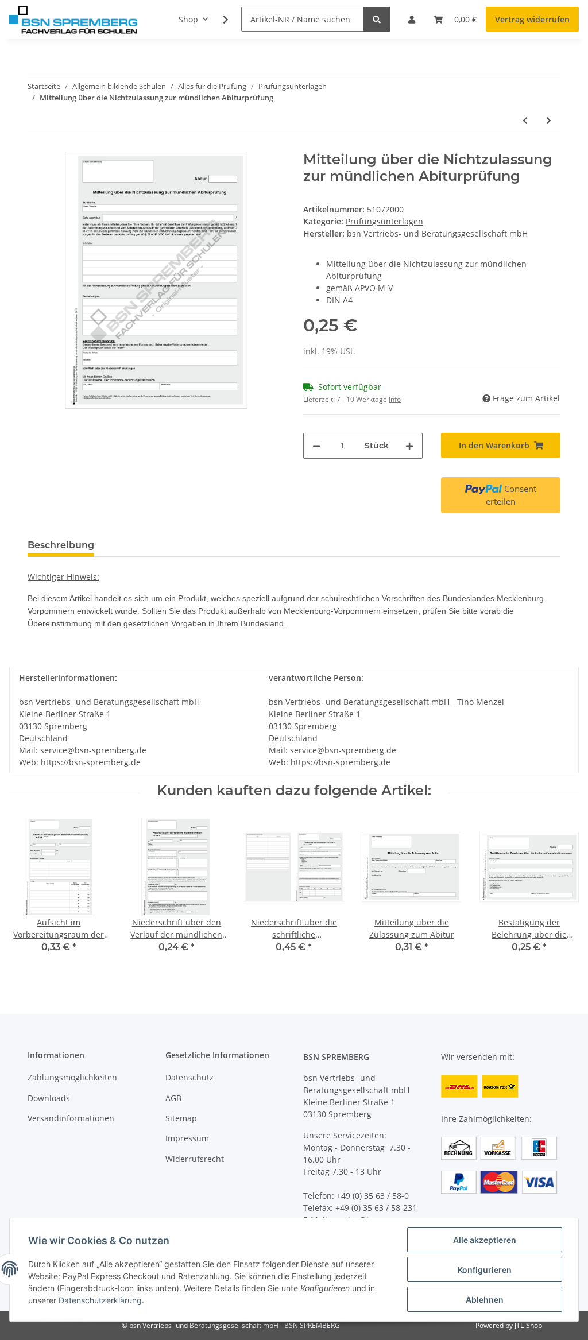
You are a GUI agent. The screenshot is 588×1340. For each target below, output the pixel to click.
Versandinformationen (71, 1118)
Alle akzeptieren (484, 1240)
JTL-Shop (528, 1325)
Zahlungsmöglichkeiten (72, 1077)
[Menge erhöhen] (409, 445)
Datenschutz (189, 1077)
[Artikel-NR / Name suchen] (376, 19)
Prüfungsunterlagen (384, 221)
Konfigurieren (485, 1270)
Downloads (49, 1098)
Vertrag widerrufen (532, 19)
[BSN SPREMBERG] (73, 19)
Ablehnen (485, 1299)
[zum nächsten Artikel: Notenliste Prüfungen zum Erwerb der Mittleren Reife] (548, 120)
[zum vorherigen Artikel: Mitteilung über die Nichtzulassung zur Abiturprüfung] (525, 120)
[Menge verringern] (316, 445)
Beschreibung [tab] (61, 545)
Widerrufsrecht (194, 1158)
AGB (173, 1098)
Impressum (187, 1138)
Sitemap (181, 1118)
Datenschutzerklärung (100, 1300)
